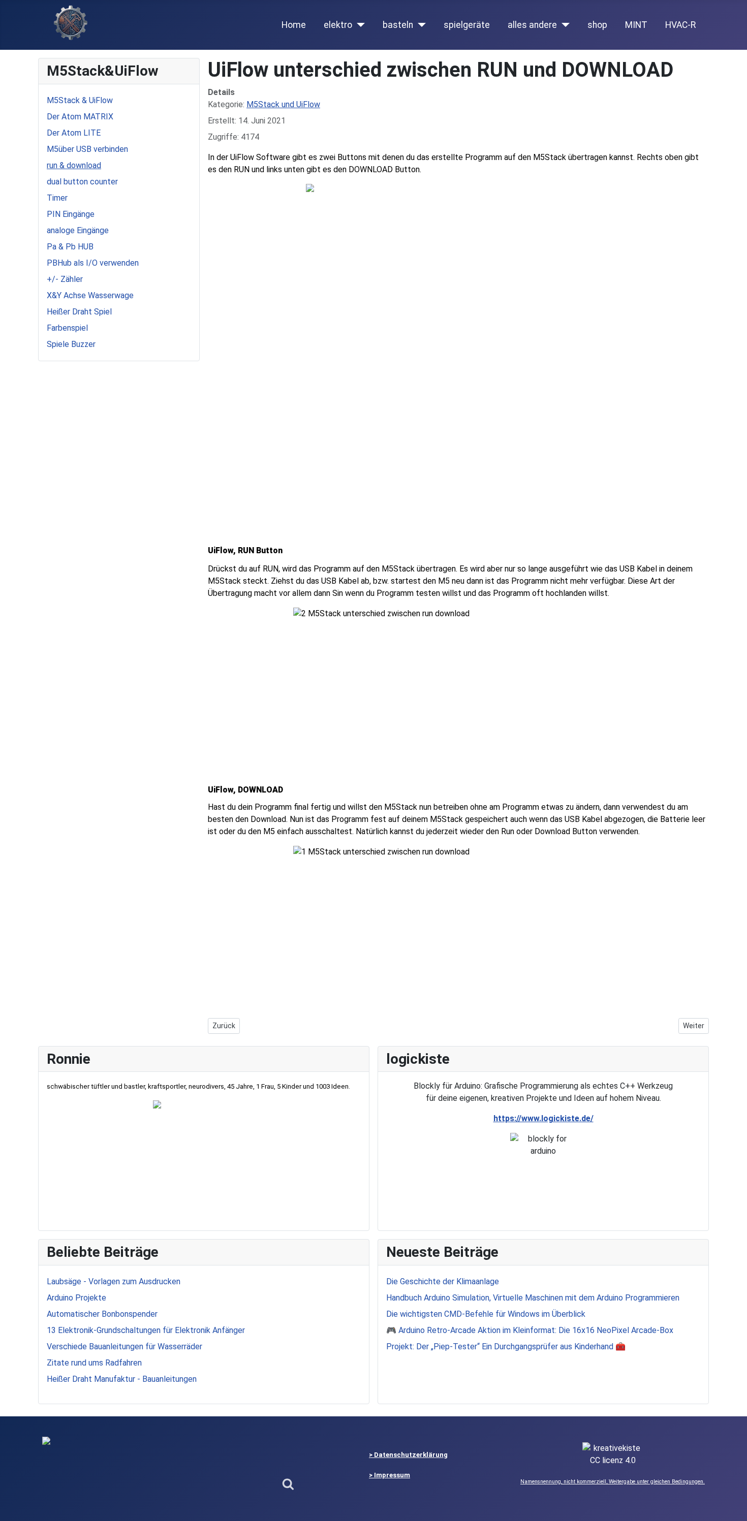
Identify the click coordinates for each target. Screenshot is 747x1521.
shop (597, 25)
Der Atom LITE (74, 133)
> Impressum (389, 1475)
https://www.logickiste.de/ (543, 1118)
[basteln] (419, 24)
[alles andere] (563, 24)
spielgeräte (467, 25)
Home (294, 25)
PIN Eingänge (71, 214)
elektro (338, 25)
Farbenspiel (67, 328)
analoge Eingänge (78, 230)
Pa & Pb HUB (70, 246)
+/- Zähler (65, 279)
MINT (636, 25)
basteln (398, 25)
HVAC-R (680, 25)
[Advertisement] (458, 455)
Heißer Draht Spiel (79, 311)
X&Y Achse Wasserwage (90, 295)
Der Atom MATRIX (80, 116)
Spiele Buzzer (71, 344)
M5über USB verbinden (87, 149)
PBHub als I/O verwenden (93, 263)
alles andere (532, 25)
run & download (74, 165)
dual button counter (82, 181)
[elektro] (358, 24)
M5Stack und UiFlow (283, 104)
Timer (57, 198)
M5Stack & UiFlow (80, 100)
